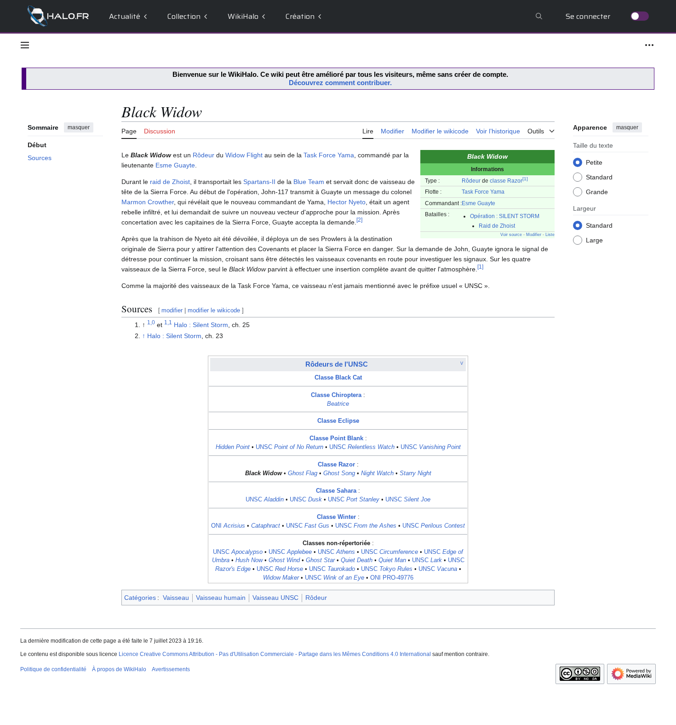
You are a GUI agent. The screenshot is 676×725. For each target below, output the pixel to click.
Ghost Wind (284, 560)
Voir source (511, 234)
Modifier (533, 234)
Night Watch (377, 473)
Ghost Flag (302, 473)
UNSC (289, 447)
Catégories (140, 597)
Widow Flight (244, 155)
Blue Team (308, 181)
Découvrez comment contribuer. (340, 82)
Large (594, 239)
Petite (594, 162)
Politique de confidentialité (53, 669)
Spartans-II (259, 181)
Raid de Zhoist (497, 226)
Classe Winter (336, 517)
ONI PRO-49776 (391, 578)
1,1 (168, 323)
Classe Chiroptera (336, 395)
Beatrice (338, 404)
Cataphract (265, 526)
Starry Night (415, 473)
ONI (228, 526)
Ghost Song (339, 473)
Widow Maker (281, 578)
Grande (597, 191)
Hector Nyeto (346, 202)
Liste (550, 234)
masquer (79, 127)
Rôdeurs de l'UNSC (336, 364)
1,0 (151, 323)
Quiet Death (356, 560)
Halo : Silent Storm (201, 324)
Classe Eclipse (338, 421)
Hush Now (249, 560)
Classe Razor (336, 464)
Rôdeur (471, 181)
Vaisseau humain (221, 597)
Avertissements (171, 669)
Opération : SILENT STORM (504, 216)
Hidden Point (233, 447)
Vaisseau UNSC (275, 597)
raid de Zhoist (170, 181)
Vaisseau (176, 597)
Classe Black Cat (338, 377)
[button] (24, 45)
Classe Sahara (336, 491)
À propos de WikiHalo (119, 669)
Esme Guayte (478, 203)
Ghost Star (320, 560)
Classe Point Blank (336, 438)
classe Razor (506, 181)
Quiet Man (392, 560)
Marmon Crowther (147, 202)
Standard (599, 176)
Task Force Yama (483, 192)
